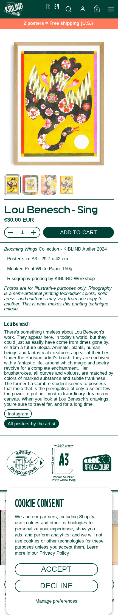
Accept (56, 569)
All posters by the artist (31, 423)
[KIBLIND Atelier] (22, 9)
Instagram (18, 414)
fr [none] (48, 6)
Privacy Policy (54, 553)
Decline (56, 585)
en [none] (56, 6)
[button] (68, 9)
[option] (48, 6)
